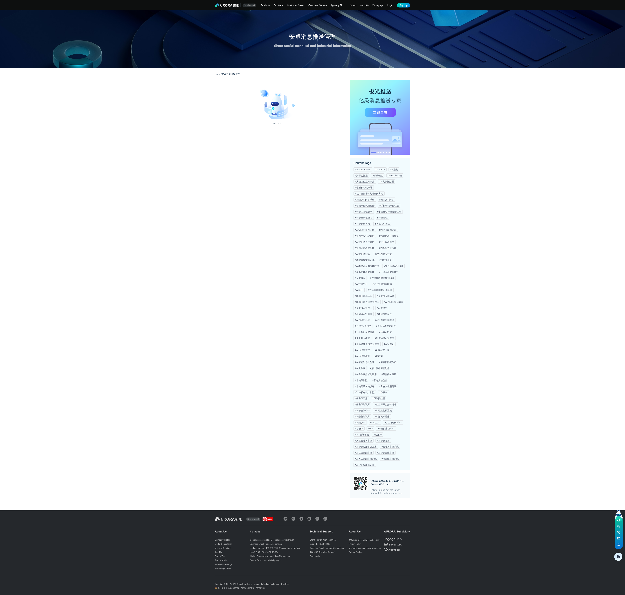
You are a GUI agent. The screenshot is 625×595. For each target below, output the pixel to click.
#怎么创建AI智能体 (364, 271)
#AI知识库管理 (362, 350)
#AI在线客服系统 (390, 458)
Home (218, 74)
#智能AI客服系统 (390, 446)
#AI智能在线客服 (385, 452)
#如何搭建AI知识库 (393, 265)
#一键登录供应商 (363, 217)
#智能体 (359, 428)
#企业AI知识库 (362, 404)
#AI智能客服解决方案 (366, 446)
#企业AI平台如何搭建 (385, 404)
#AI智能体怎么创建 (364, 362)
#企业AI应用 (361, 398)
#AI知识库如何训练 (364, 229)
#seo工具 (375, 422)
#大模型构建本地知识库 (382, 277)
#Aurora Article (362, 169)
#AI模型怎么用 (382, 350)
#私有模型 (382, 308)
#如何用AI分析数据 (364, 235)
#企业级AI (360, 277)
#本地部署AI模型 (363, 296)
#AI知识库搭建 (382, 416)
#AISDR (359, 289)
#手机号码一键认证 (389, 205)
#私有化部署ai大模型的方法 (369, 193)
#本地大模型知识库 (365, 259)
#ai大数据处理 (386, 181)
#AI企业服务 (385, 259)
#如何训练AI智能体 (364, 247)
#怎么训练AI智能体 (379, 368)
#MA (370, 428)
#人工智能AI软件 (393, 422)
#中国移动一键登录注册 (389, 211)
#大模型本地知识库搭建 (380, 289)
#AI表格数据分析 (387, 362)
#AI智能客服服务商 (364, 464)
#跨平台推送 (361, 175)
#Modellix (380, 169)
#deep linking (395, 175)
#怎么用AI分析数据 (389, 235)
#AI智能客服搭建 (387, 247)
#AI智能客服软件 (386, 428)
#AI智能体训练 (362, 253)
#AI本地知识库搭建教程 (367, 265)
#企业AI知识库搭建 (384, 320)
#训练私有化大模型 (365, 392)
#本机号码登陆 (382, 223)
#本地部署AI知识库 (364, 386)
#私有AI (379, 356)
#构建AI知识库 (384, 314)
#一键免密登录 (362, 223)
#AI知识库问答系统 (364, 199)
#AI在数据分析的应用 (366, 374)
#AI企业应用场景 (387, 229)
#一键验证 (382, 217)
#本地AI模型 (361, 380)
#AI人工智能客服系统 (366, 458)
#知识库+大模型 (363, 326)
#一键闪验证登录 (363, 211)
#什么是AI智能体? (388, 271)
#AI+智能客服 (362, 434)
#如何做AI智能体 (363, 314)
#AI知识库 (360, 422)
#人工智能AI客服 (363, 440)
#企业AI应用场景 (385, 296)
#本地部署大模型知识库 (367, 302)
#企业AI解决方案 (383, 253)
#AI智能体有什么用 (364, 241)
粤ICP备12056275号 (256, 588)
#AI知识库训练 (362, 320)
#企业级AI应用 (386, 241)
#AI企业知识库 (362, 416)
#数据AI (383, 392)
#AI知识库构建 (362, 356)
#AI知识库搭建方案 (393, 302)
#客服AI (378, 434)
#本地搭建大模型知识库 (367, 344)
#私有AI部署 (385, 332)
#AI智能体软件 (362, 410)
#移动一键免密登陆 (365, 205)
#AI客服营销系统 (383, 410)
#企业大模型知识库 (386, 326)
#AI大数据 (360, 368)
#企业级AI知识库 (363, 308)
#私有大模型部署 (387, 386)
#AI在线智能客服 (363, 452)
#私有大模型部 (379, 380)
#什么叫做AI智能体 (364, 332)
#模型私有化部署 (363, 187)
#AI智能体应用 (389, 374)
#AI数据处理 (378, 398)
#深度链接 (378, 175)
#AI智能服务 (383, 440)
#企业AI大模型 (362, 338)
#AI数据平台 (361, 283)
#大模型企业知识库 (365, 181)
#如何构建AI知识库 (384, 338)
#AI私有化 (389, 344)
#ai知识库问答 (386, 199)
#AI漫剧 (394, 169)
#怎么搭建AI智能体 (382, 283)
